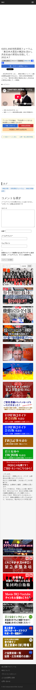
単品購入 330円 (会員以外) (18, 129)
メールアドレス (7, 236)
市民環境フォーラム (17, 188)
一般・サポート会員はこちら (18, 66)
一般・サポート (10, 125)
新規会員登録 (25, 125)
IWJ (2, 2)
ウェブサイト (5, 243)
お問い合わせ (5, 681)
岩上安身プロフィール (8, 667)
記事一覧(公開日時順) (26, 137)
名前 (3, 231)
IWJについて (5, 670)
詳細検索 (24, 266)
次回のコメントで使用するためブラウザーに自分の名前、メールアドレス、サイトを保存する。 (17, 254)
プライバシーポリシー (8, 674)
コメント (4, 208)
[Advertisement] (18, 24)
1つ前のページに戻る (10, 137)
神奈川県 (27, 61)
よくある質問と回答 (8, 677)
